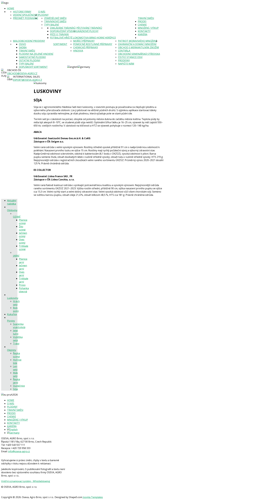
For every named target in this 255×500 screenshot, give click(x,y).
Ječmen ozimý (23, 234)
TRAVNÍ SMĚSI (146, 18)
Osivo (22, 44)
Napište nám (126, 63)
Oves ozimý (22, 241)
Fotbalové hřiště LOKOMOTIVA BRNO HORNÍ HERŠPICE (83, 37)
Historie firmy (22, 11)
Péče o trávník (59, 34)
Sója (15, 389)
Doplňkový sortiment (33, 67)
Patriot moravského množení (137, 41)
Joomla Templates (93, 497)
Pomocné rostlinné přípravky (92, 44)
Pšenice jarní (23, 260)
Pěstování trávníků (89, 28)
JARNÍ (16, 255)
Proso (22, 285)
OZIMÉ (17, 216)
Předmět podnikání (25, 18)
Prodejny (124, 60)
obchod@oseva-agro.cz (22, 73)
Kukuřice (12, 314)
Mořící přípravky (84, 41)
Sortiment (60, 44)
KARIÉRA (142, 34)
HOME (10, 8)
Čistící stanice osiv (130, 57)
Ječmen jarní (23, 267)
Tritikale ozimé (23, 247)
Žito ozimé (22, 228)
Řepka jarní (16, 381)
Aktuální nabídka (11, 202)
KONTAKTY (144, 31)
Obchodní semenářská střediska (139, 54)
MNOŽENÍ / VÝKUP (148, 28)
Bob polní (16, 309)
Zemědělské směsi (55, 18)
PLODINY (43, 15)
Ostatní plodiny (29, 60)
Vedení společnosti (25, 15)
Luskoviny (12, 298)
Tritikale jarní (23, 280)
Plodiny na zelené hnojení (36, 54)
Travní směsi (27, 50)
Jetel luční (15, 332)
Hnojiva (78, 50)
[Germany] (13, 432)
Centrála (124, 50)
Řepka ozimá (16, 355)
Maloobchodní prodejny (29, 41)
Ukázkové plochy (87, 31)
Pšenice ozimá (23, 221)
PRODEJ (142, 21)
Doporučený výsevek (63, 31)
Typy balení (51, 24)
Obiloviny (12, 210)
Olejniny (11, 350)
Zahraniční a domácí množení (137, 44)
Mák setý (15, 374)
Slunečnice (19, 385)
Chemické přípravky (85, 47)
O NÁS (41, 11)
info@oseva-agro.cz (19, 451)
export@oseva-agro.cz (27, 80)
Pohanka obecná (24, 290)
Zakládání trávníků (63, 28)
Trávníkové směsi (55, 21)
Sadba (23, 47)
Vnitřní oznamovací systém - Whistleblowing (25, 481)
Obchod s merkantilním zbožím (138, 47)
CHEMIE (142, 24)
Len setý (15, 368)
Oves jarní (21, 273)
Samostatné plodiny (32, 57)
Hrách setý (16, 303)
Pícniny (11, 320)
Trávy (16, 343)
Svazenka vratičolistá (19, 325)
